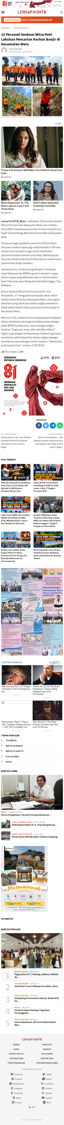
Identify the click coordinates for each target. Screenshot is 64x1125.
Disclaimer (47, 1053)
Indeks (16, 1044)
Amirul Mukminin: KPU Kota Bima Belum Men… (35, 1023)
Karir (16, 1049)
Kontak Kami (47, 1058)
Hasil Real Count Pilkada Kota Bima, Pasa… (36, 986)
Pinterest (18, 1079)
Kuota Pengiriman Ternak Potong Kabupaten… (26, 815)
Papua (9, 762)
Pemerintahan (25, 822)
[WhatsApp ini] (60, 425)
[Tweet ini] (46, 425)
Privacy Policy (16, 1053)
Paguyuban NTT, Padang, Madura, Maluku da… (36, 976)
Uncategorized (25, 834)
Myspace (48, 1093)
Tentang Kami (16, 1058)
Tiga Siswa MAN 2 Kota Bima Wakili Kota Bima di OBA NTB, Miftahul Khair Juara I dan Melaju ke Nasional (15, 519)
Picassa (18, 1102)
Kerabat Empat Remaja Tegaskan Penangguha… (32, 1011)
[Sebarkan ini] (39, 425)
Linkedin (48, 1088)
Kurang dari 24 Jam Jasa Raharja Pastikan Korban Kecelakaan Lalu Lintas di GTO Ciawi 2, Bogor (16, 440)
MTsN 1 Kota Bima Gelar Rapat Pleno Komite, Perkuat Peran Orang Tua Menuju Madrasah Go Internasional (14, 555)
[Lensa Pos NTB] (32, 11)
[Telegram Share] (53, 425)
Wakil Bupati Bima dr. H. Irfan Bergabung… (34, 824)
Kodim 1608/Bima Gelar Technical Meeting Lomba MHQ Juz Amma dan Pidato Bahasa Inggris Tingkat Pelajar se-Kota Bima (47, 521)
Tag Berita (11, 740)
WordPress (48, 1083)
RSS (33, 1107)
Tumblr (49, 1079)
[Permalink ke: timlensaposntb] (4, 50)
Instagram (18, 1088)
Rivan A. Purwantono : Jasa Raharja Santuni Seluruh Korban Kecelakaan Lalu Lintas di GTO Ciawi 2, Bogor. (48, 440)
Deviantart (18, 1093)
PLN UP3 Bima (12, 756)
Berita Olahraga (14, 746)
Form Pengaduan (16, 1063)
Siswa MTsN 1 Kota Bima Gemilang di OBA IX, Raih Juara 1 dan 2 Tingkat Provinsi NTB (46, 486)
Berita (4, 812)
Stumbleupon (18, 1083)
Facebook (18, 1074)
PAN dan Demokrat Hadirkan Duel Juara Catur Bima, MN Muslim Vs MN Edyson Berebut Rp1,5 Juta (15, 486)
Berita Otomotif (14, 751)
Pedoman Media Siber (47, 1063)
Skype (18, 1098)
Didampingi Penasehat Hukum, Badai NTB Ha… (36, 999)
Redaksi (47, 1049)
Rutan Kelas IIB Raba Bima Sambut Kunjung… (36, 836)
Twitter (49, 1074)
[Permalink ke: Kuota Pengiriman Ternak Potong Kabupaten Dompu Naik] (32, 792)
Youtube (48, 1098)
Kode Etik (47, 1044)
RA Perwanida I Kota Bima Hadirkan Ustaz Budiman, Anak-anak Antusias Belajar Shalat (47, 554)
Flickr (48, 1102)
